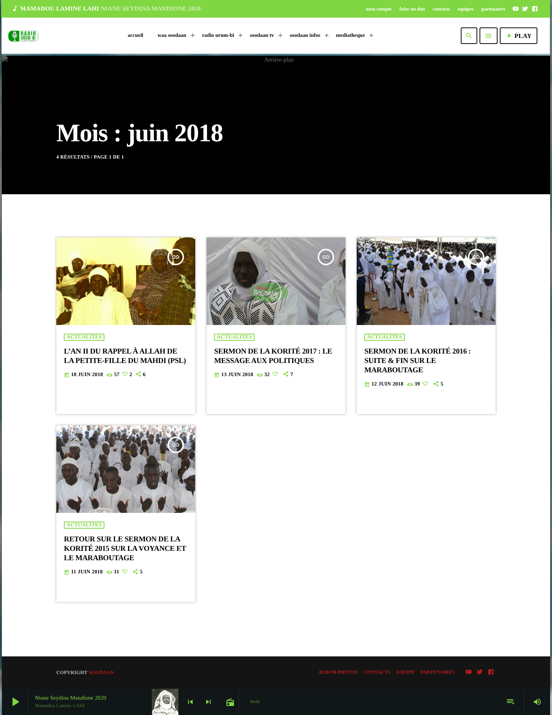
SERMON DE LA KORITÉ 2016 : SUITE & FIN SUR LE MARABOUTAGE (417, 360)
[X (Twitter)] (525, 8)
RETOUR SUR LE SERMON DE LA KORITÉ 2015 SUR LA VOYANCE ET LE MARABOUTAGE (125, 548)
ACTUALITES (84, 337)
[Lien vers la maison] (23, 36)
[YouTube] (516, 8)
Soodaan (101, 672)
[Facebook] (535, 8)
